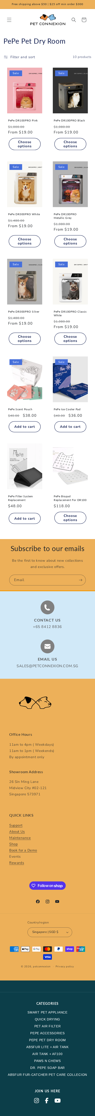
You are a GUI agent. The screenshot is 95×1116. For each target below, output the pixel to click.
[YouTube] (57, 1101)
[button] (9, 20)
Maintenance (20, 837)
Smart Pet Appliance (47, 1012)
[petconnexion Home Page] (47, 704)
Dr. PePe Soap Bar (47, 1068)
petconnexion (41, 966)
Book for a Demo (23, 850)
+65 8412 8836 (47, 626)
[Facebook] (47, 1101)
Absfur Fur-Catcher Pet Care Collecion (47, 1075)
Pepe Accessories (47, 1033)
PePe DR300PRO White (24, 214)
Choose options (25, 143)
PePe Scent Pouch (20, 409)
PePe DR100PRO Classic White (70, 313)
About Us (17, 831)
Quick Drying (47, 1019)
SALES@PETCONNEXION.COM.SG (47, 666)
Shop (13, 844)
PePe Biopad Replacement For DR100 (70, 498)
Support (15, 825)
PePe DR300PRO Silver (23, 311)
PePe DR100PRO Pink (23, 120)
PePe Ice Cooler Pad (67, 409)
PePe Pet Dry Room (47, 1040)
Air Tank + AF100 (47, 1054)
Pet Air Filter (47, 1026)
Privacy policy (65, 966)
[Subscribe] (80, 580)
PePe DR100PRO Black (69, 120)
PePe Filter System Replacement (20, 498)
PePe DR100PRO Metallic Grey (65, 216)
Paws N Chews (47, 1061)
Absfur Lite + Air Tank (47, 1047)
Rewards (16, 862)
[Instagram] (36, 1101)
